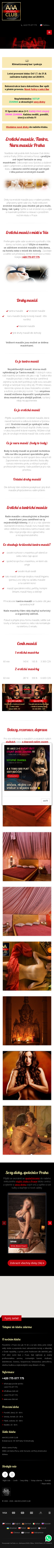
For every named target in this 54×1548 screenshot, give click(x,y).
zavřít (45, 800)
